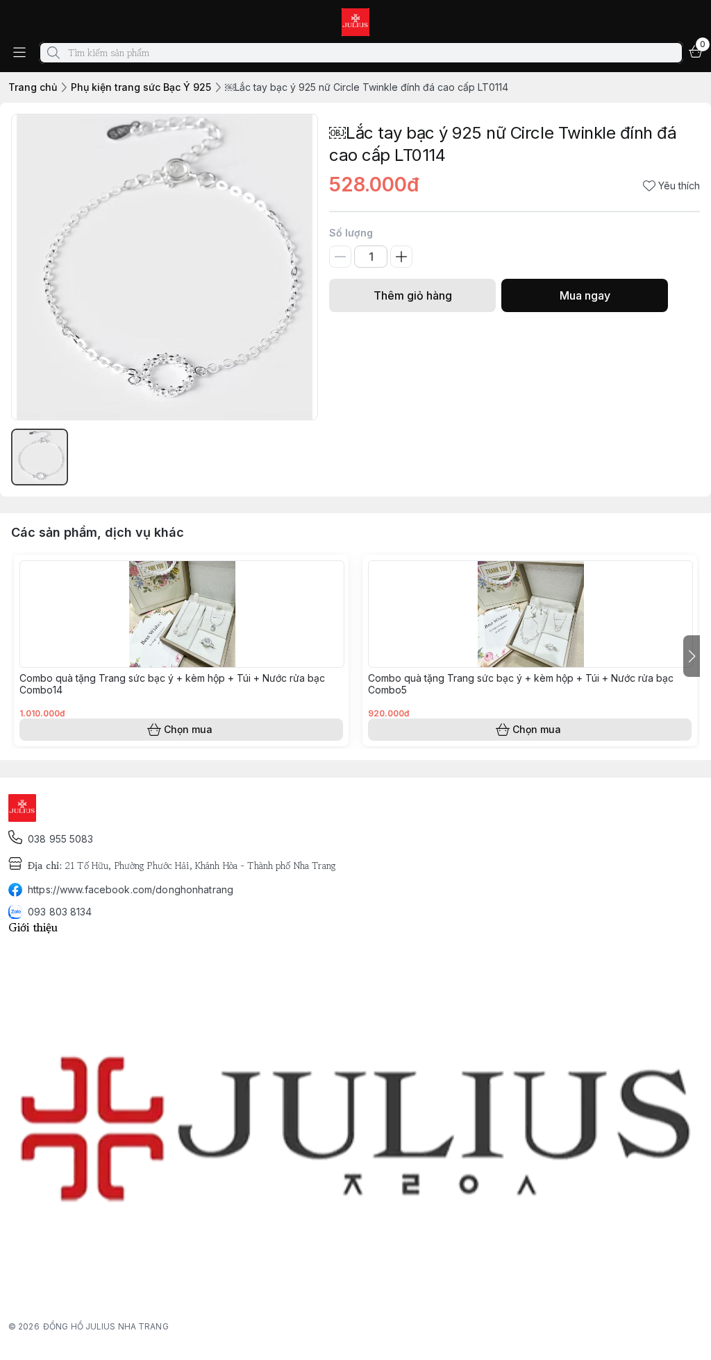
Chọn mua (188, 729)
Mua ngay (585, 295)
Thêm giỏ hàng (413, 295)
